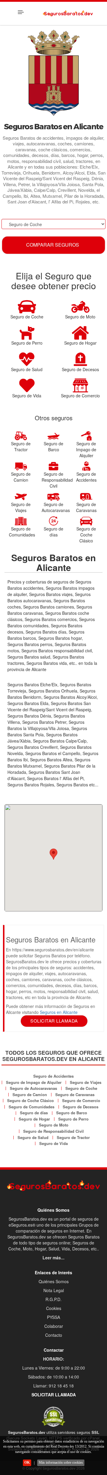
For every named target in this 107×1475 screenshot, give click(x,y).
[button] (53, 854)
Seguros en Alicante (59, 1012)
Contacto (53, 1335)
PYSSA (53, 1317)
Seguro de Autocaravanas (33, 1088)
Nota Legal (53, 1290)
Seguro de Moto (53, 1125)
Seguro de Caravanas (75, 1094)
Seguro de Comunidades (31, 1107)
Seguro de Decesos (80, 1107)
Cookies (53, 1308)
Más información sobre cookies (61, 1462)
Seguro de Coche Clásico (30, 1100)
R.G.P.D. (53, 1299)
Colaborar (53, 1326)
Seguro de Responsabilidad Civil (53, 1131)
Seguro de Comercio (81, 1100)
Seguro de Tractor (73, 1137)
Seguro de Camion (29, 1094)
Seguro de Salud (33, 1137)
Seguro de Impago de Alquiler (34, 1082)
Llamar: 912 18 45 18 (53, 1386)
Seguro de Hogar (34, 1119)
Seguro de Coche (81, 1088)
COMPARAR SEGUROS (52, 244)
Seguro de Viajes (85, 1082)
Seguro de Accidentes (53, 1076)
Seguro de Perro (73, 1119)
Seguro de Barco (71, 1112)
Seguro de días (34, 1112)
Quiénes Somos (54, 1281)
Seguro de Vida (53, 1143)
